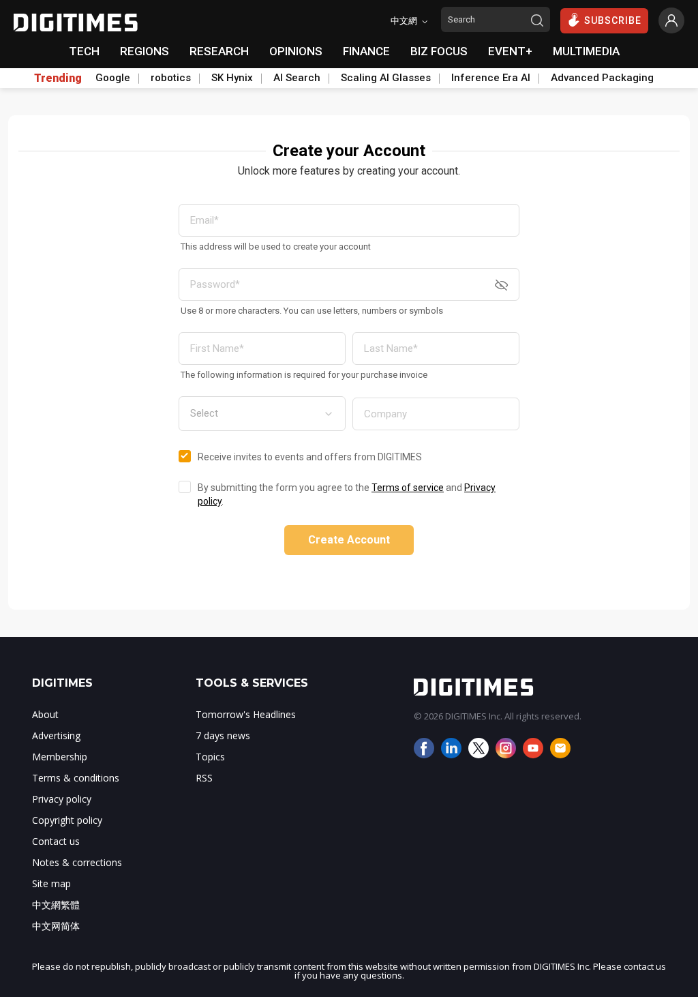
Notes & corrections (77, 862)
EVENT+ (510, 51)
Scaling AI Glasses (386, 78)
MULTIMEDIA (586, 51)
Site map (51, 883)
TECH (84, 51)
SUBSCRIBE (612, 20)
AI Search (296, 78)
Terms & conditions (75, 777)
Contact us (56, 841)
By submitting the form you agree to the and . (347, 494)
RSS (204, 777)
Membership (59, 756)
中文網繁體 (56, 904)
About (45, 714)
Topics (210, 756)
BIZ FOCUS (439, 51)
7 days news (223, 735)
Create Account (349, 539)
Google (112, 78)
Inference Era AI (490, 78)
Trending (58, 78)
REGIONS (144, 51)
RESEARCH (219, 51)
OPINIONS (295, 51)
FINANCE (366, 51)
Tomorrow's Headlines (246, 714)
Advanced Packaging (602, 78)
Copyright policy (67, 820)
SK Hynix (232, 78)
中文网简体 (56, 925)
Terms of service (407, 487)
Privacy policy (61, 798)
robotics (171, 78)
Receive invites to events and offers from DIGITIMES (310, 456)
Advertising (56, 735)
